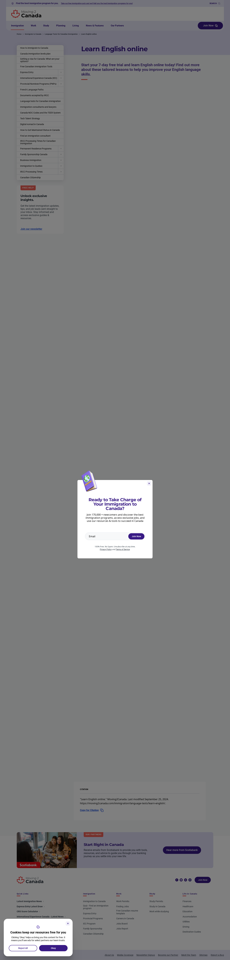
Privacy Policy (106, 549)
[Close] (68, 923)
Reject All (23, 948)
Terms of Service (123, 549)
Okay (53, 948)
